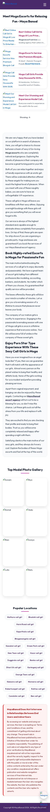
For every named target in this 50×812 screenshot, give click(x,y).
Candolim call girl (16, 696)
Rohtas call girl (38, 689)
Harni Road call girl (25, 624)
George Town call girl (25, 674)
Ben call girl (36, 696)
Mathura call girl (14, 617)
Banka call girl (36, 660)
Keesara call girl (14, 682)
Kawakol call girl (13, 646)
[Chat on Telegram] (44, 795)
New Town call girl (16, 653)
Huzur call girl (36, 653)
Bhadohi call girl (35, 617)
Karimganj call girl (36, 667)
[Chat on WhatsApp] (44, 804)
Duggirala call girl (15, 660)
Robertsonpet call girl (15, 689)
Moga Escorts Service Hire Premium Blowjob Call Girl (30, 57)
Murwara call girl (35, 682)
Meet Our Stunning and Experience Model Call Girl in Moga (31, 99)
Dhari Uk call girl (13, 667)
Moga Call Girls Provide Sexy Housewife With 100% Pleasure (31, 78)
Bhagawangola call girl (25, 639)
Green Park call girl (35, 646)
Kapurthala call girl (25, 632)
